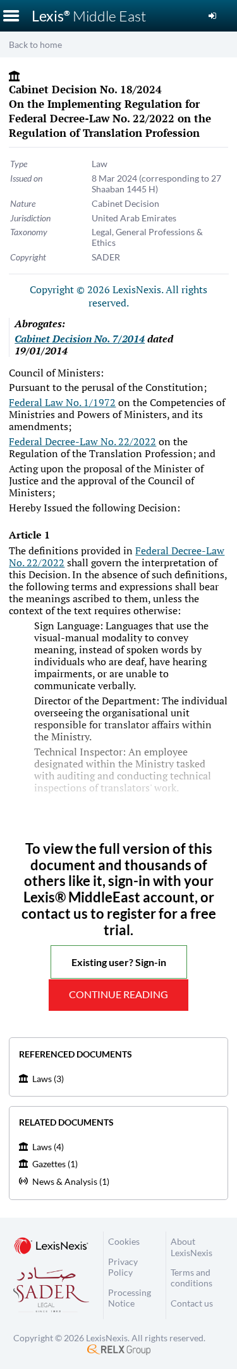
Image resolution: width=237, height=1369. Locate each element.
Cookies (124, 1241)
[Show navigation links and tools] (11, 16)
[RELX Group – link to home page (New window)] (118, 1348)
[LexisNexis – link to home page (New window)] (51, 1246)
